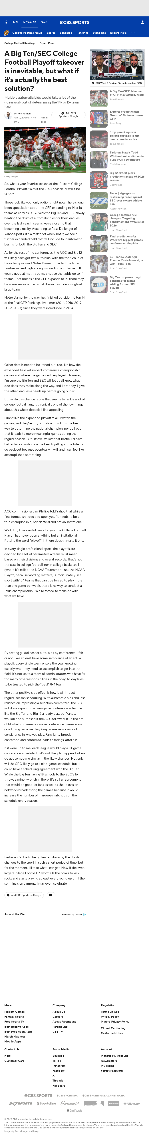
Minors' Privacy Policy (115, 1021)
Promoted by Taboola (72, 914)
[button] (6, 22)
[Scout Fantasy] (132, 1103)
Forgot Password (112, 1071)
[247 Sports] (20, 1103)
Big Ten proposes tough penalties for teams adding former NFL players (125, 283)
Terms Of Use (110, 1012)
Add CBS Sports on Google (68, 115)
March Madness (14, 1036)
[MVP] (113, 1102)
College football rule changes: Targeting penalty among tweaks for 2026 (127, 220)
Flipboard (59, 1086)
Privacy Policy (110, 1017)
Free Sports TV (14, 1021)
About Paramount (64, 1021)
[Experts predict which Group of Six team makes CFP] (99, 119)
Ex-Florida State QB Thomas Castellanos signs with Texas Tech (126, 260)
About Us (59, 1012)
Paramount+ (61, 1027)
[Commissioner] (94, 1102)
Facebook (59, 1071)
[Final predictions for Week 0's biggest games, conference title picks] (99, 243)
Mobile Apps (12, 1041)
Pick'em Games (14, 1012)
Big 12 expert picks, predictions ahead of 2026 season (127, 176)
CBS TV (58, 1032)
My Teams (107, 1066)
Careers (58, 1017)
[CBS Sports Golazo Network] (103, 1095)
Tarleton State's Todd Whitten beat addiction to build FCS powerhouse (127, 156)
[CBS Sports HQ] (67, 1095)
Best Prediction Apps (18, 1032)
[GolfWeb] (74, 1111)
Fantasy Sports (14, 1017)
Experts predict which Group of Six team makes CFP (126, 115)
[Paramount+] (70, 1103)
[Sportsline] (46, 1103)
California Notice (112, 1033)
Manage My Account (114, 1056)
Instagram (59, 1066)
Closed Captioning (113, 1028)
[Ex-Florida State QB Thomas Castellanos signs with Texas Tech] (99, 264)
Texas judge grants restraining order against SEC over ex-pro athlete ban (126, 199)
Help (7, 1056)
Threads (58, 1080)
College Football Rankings (19, 43)
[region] (117, 64)
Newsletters (109, 1061)
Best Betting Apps (16, 1027)
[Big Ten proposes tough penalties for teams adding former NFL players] (99, 284)
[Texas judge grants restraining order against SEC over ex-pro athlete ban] (99, 200)
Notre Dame (42, 263)
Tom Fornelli (24, 113)
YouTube (58, 1056)
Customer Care (14, 1061)
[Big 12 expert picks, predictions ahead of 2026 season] (99, 180)
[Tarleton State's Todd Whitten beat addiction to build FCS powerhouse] (99, 159)
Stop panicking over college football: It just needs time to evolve (124, 135)
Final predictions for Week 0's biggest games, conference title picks (126, 240)
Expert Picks (47, 43)
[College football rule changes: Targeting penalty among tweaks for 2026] (99, 222)
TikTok (57, 1061)
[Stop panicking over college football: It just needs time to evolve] (99, 139)
